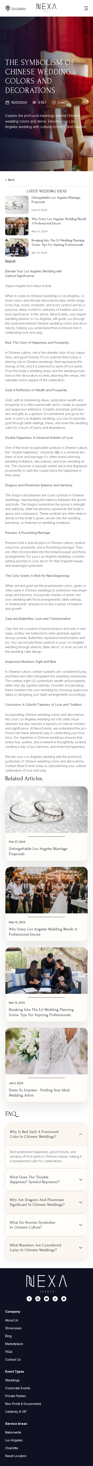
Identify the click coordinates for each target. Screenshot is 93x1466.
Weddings (12, 1380)
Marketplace (14, 1344)
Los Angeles (14, 1440)
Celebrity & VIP (16, 1411)
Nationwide (13, 1432)
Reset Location (15, 1456)
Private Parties (15, 1396)
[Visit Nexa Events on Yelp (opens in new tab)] (55, 1299)
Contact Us (13, 1359)
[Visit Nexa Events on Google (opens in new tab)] (37, 1299)
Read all (10, 261)
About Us (11, 1320)
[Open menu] (83, 8)
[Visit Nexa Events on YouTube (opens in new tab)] (46, 1299)
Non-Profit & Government (23, 1404)
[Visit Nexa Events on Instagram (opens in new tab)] (63, 1299)
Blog (8, 1336)
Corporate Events (17, 1388)
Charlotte (11, 1448)
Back (11, 179)
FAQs (9, 1351)
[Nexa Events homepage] (46, 1284)
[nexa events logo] (46, 8)
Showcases (13, 1328)
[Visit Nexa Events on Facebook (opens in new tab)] (29, 1299)
